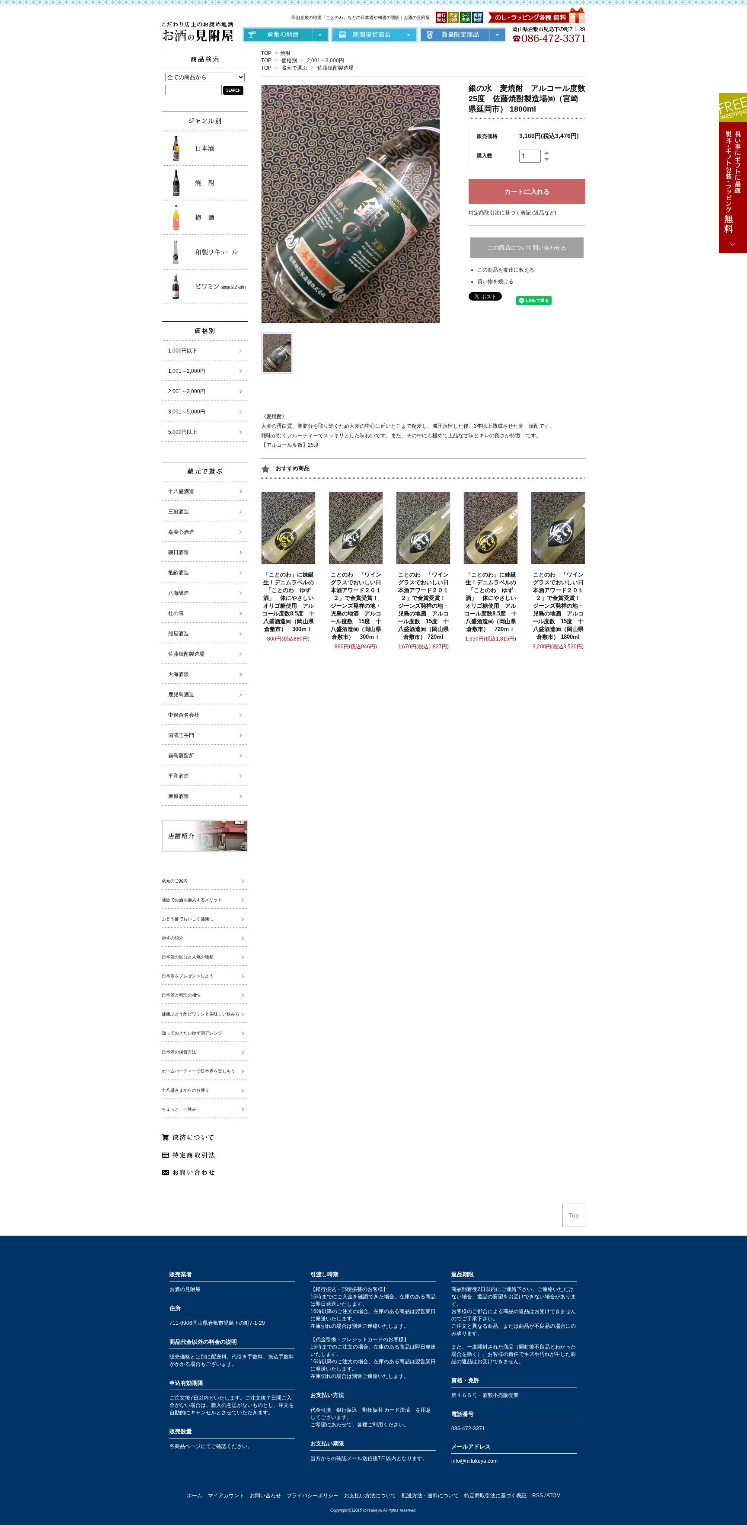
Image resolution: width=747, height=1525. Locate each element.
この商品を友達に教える (505, 270)
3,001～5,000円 (186, 412)
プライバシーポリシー (312, 1496)
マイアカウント (226, 1496)
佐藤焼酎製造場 (335, 68)
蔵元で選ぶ (294, 68)
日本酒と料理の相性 (181, 995)
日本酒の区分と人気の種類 (188, 957)
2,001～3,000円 (325, 61)
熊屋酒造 (178, 634)
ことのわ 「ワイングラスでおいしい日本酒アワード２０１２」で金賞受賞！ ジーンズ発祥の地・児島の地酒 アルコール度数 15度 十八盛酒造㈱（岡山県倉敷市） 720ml (424, 605)
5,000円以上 (182, 432)
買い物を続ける (495, 282)
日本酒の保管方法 (179, 1052)
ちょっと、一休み (179, 1109)
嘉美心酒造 (181, 532)
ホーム (194, 1496)
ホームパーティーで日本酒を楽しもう (198, 1071)
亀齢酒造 (178, 573)
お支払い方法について (370, 1496)
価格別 (289, 61)
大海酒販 (178, 674)
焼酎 (285, 53)
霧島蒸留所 (181, 756)
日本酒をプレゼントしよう (188, 976)
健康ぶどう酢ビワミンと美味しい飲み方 (200, 1014)
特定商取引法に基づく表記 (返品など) (512, 213)
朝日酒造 (178, 552)
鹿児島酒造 (181, 695)
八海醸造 (178, 593)
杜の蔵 (176, 613)
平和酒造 (178, 776)
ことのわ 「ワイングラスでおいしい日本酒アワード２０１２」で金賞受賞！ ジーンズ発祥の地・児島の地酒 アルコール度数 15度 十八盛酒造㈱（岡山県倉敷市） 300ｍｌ (357, 605)
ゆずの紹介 (172, 938)
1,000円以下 (182, 351)
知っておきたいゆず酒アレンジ (192, 1033)
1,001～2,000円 (186, 371)
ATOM (553, 1496)
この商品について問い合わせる (527, 247)
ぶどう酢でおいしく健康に (188, 918)
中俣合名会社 (183, 715)
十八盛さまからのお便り (185, 1090)
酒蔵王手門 (181, 735)
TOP (266, 53)
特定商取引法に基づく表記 (495, 1496)
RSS (537, 1496)
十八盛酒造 (181, 491)
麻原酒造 (178, 796)
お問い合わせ (265, 1496)
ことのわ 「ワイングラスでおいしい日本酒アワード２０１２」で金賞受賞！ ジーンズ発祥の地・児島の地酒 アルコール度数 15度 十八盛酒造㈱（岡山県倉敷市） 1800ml (559, 605)
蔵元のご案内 (175, 880)
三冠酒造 (178, 512)
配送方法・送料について (430, 1496)
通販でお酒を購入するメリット (192, 899)
